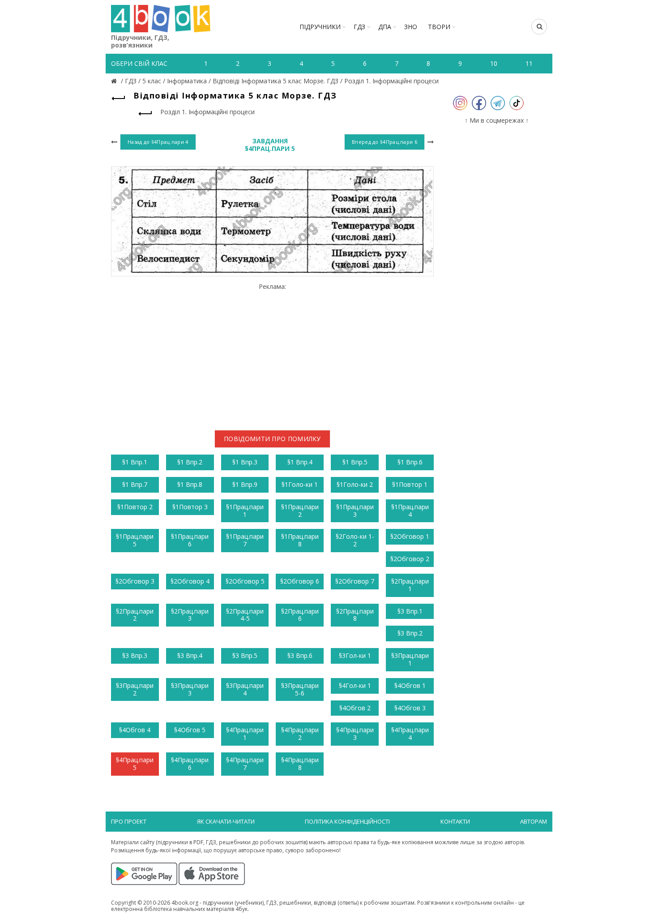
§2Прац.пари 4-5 (245, 615)
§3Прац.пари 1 (410, 659)
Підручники (320, 26)
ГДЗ (359, 26)
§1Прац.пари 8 (300, 540)
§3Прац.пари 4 (245, 689)
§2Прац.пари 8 (355, 615)
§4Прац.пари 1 (245, 734)
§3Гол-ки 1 (355, 655)
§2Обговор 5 (245, 581)
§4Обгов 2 (355, 708)
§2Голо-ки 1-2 (355, 540)
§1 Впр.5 (354, 462)
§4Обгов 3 (410, 708)
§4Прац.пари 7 (245, 764)
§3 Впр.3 (134, 655)
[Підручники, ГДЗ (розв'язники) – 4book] (115, 81)
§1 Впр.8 (189, 484)
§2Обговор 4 (190, 581)
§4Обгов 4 (134, 730)
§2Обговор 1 (409, 536)
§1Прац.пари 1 (245, 510)
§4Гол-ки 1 (355, 685)
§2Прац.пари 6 (300, 615)
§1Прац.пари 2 (300, 510)
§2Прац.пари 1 (410, 585)
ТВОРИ (439, 26)
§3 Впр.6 (299, 655)
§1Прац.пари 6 (190, 540)
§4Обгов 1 (410, 685)
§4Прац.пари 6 (190, 764)
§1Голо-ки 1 (300, 484)
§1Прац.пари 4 (410, 510)
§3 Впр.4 (189, 655)
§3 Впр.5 (244, 655)
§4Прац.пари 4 (410, 734)
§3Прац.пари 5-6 (300, 689)
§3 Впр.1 (410, 611)
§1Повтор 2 (135, 506)
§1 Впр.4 (299, 462)
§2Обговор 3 (134, 581)
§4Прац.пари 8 (300, 764)
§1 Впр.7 (134, 484)
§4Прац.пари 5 (135, 764)
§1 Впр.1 (134, 462)
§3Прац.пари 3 (190, 689)
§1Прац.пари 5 (135, 540)
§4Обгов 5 (189, 730)
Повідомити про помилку (272, 438)
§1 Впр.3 (244, 462)
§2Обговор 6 (299, 581)
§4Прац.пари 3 (355, 734)
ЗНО (410, 26)
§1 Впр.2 (189, 462)
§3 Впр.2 (410, 633)
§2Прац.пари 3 (190, 615)
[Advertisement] (272, 353)
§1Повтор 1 (409, 484)
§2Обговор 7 (354, 581)
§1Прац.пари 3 (355, 510)
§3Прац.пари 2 (135, 689)
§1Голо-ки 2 (355, 484)
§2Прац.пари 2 (135, 615)
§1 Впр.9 (244, 484)
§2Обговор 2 (409, 558)
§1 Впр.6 (410, 462)
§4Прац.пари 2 (300, 734)
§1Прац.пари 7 (245, 540)
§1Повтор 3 (190, 506)
